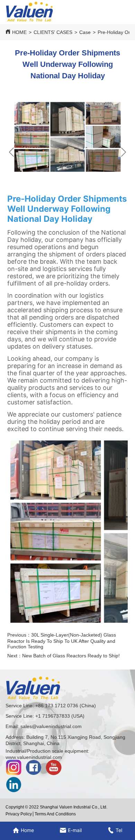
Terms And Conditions (55, 814)
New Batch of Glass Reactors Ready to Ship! (71, 655)
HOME (19, 32)
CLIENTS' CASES (53, 32)
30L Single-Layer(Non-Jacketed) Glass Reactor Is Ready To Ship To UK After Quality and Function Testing (61, 640)
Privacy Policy (19, 814)
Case (85, 32)
